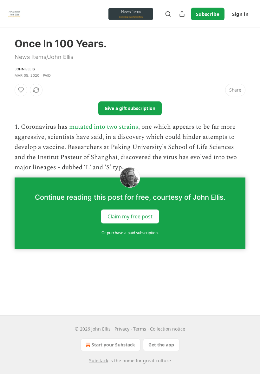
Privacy (121, 329)
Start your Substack (113, 345)
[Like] (21, 90)
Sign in (240, 14)
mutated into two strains (103, 127)
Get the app (161, 345)
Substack (98, 361)
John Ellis (25, 69)
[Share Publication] (182, 14)
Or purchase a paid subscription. (130, 232)
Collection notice (167, 329)
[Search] (168, 14)
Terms (139, 329)
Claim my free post (130, 216)
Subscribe (207, 14)
